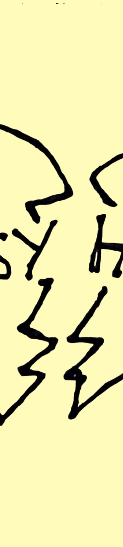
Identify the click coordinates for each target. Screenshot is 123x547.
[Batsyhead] (22, 3)
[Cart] (100, 3)
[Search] (96, 3)
